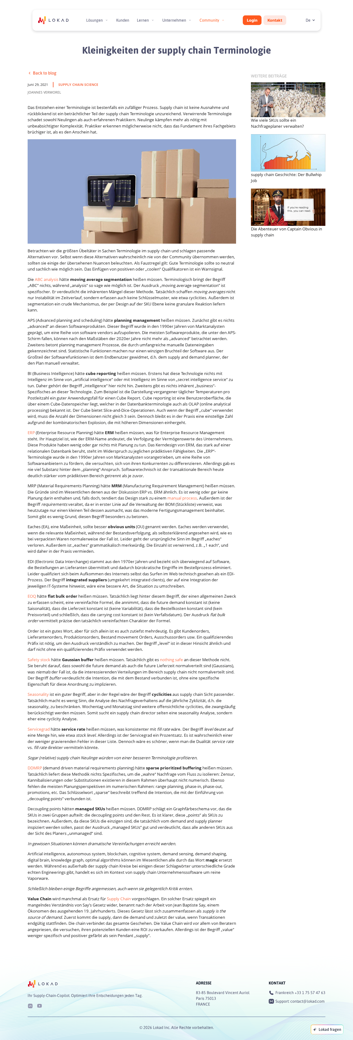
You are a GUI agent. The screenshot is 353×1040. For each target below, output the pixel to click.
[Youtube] (39, 1005)
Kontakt (275, 20)
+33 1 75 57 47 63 (310, 992)
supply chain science (78, 84)
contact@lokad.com (307, 1001)
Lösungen (94, 20)
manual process (182, 498)
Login (252, 20)
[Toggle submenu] (107, 20)
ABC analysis (46, 279)
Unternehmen (174, 20)
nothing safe (171, 659)
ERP (31, 432)
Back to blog (44, 73)
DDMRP (35, 768)
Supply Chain (119, 898)
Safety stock (39, 659)
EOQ (32, 596)
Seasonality (38, 694)
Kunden (122, 20)
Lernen (143, 20)
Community (209, 20)
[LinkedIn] (30, 1005)
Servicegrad (39, 729)
